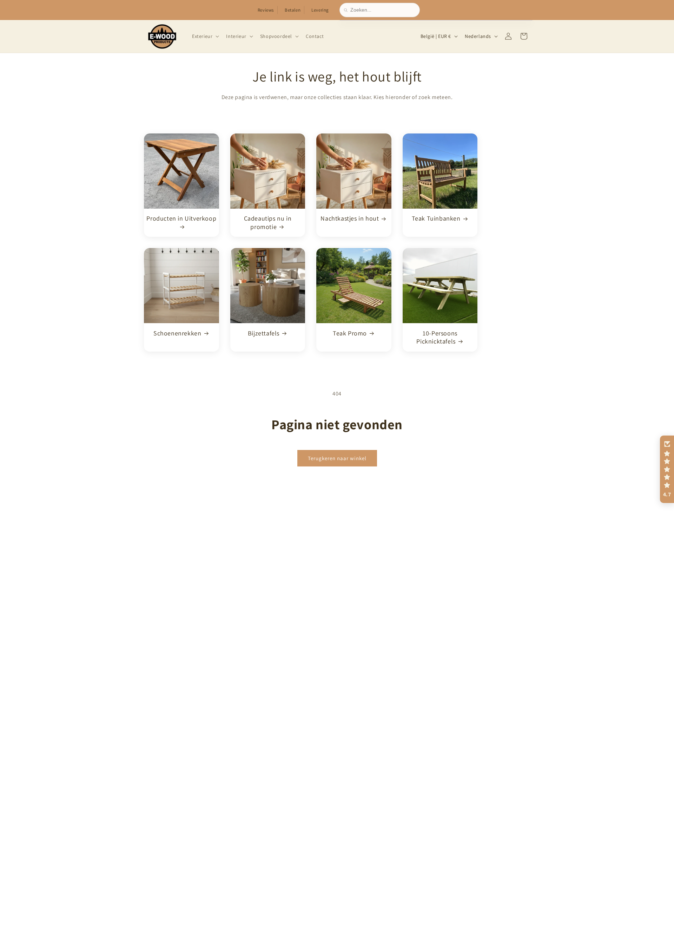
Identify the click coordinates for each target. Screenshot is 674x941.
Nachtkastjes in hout (350, 218)
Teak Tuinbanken (436, 218)
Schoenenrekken (177, 333)
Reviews (266, 10)
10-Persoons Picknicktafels (436, 337)
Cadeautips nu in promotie (268, 222)
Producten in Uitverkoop (181, 218)
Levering (320, 10)
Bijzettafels (263, 333)
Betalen (292, 10)
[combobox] (382, 10)
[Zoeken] (347, 10)
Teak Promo (350, 333)
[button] (205, 36)
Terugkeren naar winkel (337, 458)
